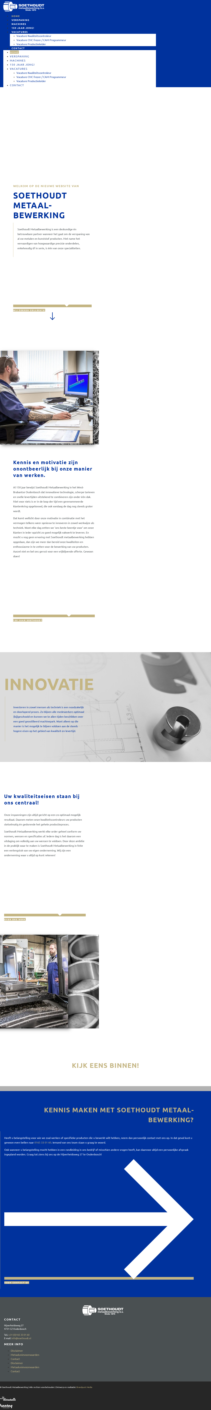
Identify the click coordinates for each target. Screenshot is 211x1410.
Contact (18, 48)
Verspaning (19, 56)
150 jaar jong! (22, 64)
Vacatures (20, 31)
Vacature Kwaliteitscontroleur (33, 35)
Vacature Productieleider (31, 44)
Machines (18, 60)
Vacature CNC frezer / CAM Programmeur (41, 40)
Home (14, 52)
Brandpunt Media (84, 1387)
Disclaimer (17, 1350)
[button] (105, 1087)
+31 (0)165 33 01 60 (19, 1334)
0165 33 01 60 (42, 1142)
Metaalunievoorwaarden (25, 1354)
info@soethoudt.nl (21, 1338)
